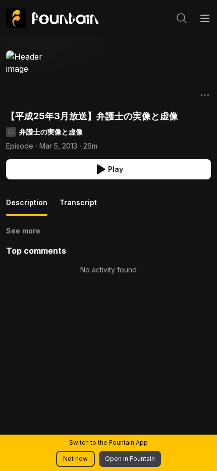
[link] (52, 18)
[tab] (26, 207)
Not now (75, 458)
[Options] (205, 95)
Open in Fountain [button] (130, 458)
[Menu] (205, 18)
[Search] (182, 18)
